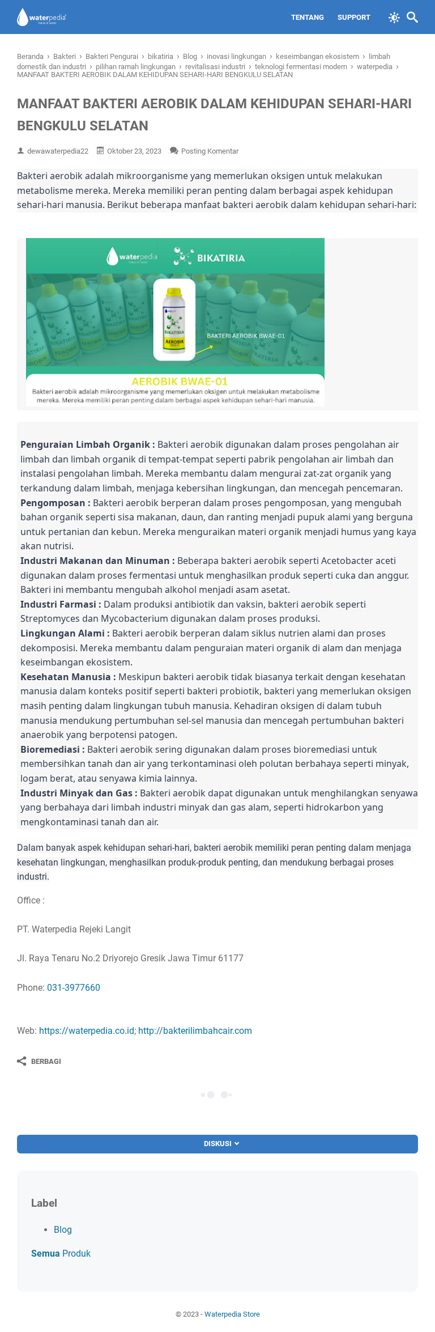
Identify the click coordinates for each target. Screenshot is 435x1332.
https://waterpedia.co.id (86, 1030)
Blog (63, 1229)
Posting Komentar (209, 151)
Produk (61, 1253)
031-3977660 (73, 987)
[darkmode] (394, 16)
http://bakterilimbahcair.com (195, 1030)
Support (354, 17)
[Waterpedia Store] (41, 17)
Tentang (307, 17)
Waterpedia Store (232, 1314)
